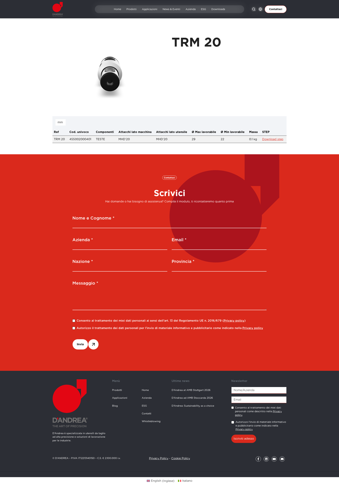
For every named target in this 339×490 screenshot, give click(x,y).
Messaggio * (85, 283)
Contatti (146, 413)
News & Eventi (171, 9)
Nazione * (82, 261)
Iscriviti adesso (244, 438)
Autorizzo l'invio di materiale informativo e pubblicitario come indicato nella (261, 426)
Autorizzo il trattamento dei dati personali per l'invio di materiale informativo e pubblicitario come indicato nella (170, 328)
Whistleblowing (151, 421)
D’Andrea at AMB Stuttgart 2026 (191, 390)
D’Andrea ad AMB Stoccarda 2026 (192, 397)
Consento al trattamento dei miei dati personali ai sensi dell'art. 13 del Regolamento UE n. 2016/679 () (161, 320)
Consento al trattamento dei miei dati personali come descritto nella (258, 411)
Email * (179, 239)
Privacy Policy (158, 458)
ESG (203, 9)
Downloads (218, 9)
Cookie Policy (180, 458)
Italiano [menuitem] (187, 480)
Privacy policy (234, 320)
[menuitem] (160, 481)
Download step (272, 139)
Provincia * (183, 261)
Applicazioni (149, 9)
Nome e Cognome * (93, 218)
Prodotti (131, 9)
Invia (80, 344)
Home (117, 9)
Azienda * (82, 239)
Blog (115, 405)
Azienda (191, 9)
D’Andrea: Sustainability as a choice (193, 405)
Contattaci (275, 9)
